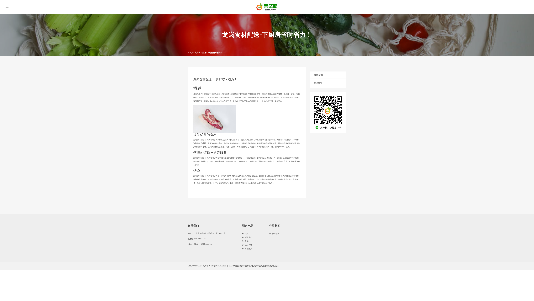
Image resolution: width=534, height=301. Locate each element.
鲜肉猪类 (248, 237)
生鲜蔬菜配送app (252, 266)
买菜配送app (264, 266)
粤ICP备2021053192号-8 (219, 266)
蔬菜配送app (275, 266)
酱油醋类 (248, 249)
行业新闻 (318, 83)
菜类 (247, 234)
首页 (190, 53)
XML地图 (234, 266)
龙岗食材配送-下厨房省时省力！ (209, 53)
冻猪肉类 (248, 245)
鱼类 (247, 241)
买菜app (241, 266)
